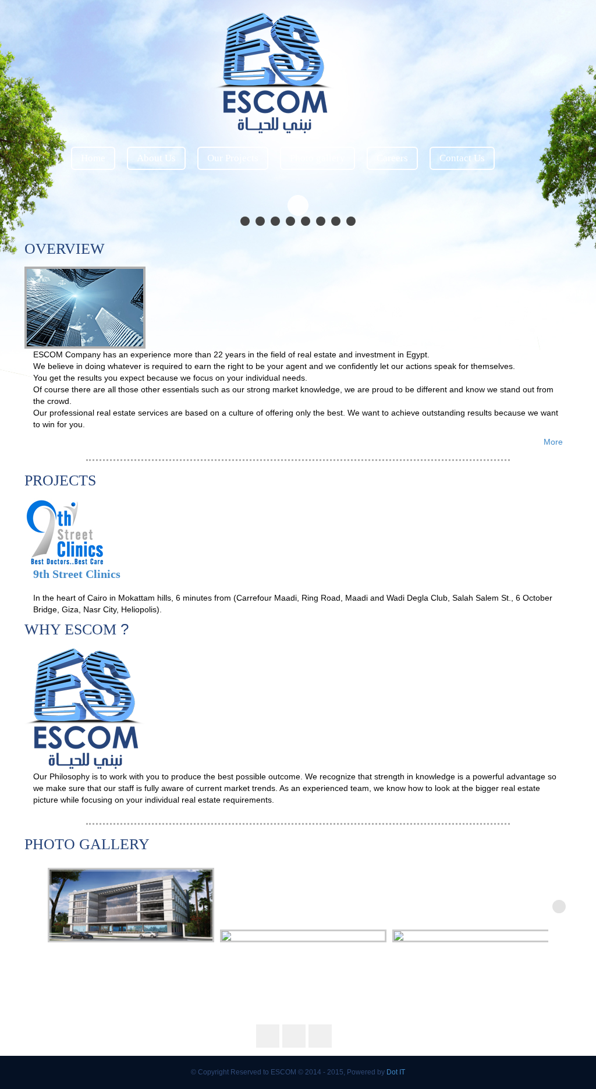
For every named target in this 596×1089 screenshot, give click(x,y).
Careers (392, 158)
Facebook (496, 23)
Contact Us (462, 158)
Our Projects (232, 158)
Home (93, 158)
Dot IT (395, 1072)
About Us (156, 158)
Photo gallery (317, 158)
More (553, 441)
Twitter (522, 23)
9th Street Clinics (76, 573)
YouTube (548, 23)
